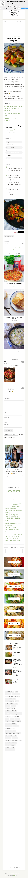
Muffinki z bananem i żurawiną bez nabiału (17, 646)
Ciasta (16, 691)
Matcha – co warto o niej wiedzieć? (17, 653)
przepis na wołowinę (9, 534)
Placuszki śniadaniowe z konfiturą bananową (14, 317)
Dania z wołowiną (10, 701)
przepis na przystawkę (10, 523)
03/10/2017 (6, 241)
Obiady (21, 34)
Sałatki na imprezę (10, 728)
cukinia (10, 499)
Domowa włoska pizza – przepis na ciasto (14, 284)
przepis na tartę (8, 531)
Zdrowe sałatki (14, 740)
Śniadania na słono (16, 36)
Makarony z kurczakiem (11, 710)
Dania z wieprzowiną (8, 34)
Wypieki (7, 740)
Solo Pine (14, 875)
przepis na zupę (17, 534)
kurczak (12, 501)
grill (7, 703)
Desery (16, 701)
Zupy (20, 740)
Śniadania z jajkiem (10, 749)
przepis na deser (10, 510)
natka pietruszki (14, 502)
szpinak (6, 540)
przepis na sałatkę (11, 527)
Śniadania (9, 36)
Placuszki (8, 721)
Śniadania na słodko (10, 745)
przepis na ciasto (16, 506)
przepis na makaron (11, 516)
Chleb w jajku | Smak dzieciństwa (10, 119)
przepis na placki (8, 520)
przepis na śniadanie (9, 236)
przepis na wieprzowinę (11, 533)
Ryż (13, 726)
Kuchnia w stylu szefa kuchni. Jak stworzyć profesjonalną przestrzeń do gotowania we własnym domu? (17, 662)
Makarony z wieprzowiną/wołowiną (11, 714)
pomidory (16, 505)
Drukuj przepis (11, 130)
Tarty (7, 735)
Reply (22, 361)
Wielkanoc (8, 738)
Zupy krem (8, 742)
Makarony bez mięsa (10, 708)
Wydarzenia (14, 738)
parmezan (7, 504)
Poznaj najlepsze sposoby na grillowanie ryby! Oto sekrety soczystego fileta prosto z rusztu (17, 673)
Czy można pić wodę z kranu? (14, 249)
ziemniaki (12, 542)
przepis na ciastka (8, 506)
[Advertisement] (14, 804)
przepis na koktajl (8, 512)
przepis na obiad (12, 518)
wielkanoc (19, 540)
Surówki (18, 733)
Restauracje (8, 726)
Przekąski (8, 723)
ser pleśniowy (13, 538)
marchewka (8, 502)
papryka (20, 503)
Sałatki (17, 726)
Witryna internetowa (6, 423)
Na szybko (17, 34)
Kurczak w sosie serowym (14, 351)
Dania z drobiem (9, 696)
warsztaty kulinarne (12, 540)
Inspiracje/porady (14, 703)
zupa (16, 542)
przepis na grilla (19, 510)
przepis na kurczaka (12, 514)
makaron (17, 501)
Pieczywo (17, 718)
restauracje (7, 538)
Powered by (2, 8)
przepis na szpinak (15, 529)
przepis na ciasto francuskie (10, 508)
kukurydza (7, 501)
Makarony (13, 705)
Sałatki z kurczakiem (10, 730)
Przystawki (14, 723)
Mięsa (7, 716)
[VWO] (6, 8)
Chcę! (24, 8)
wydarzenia (7, 542)
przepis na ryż (8, 525)
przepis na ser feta (8, 529)
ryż (10, 538)
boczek (6, 499)
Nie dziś (16, 8)
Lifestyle (8, 705)
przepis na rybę (19, 523)
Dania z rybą (17, 696)
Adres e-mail (6, 417)
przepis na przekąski (11, 522)
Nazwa (5, 412)
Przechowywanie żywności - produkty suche (14, 248)
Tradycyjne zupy (13, 735)
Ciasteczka (8, 694)
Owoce (11, 718)
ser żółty (18, 538)
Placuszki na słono (16, 721)
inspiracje (14, 499)
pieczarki (11, 504)
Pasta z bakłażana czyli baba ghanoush (17, 680)
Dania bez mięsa (15, 694)
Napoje (11, 716)
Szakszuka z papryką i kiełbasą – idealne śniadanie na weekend (14, 108)
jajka (18, 499)
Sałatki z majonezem (10, 733)
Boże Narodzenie (10, 691)
